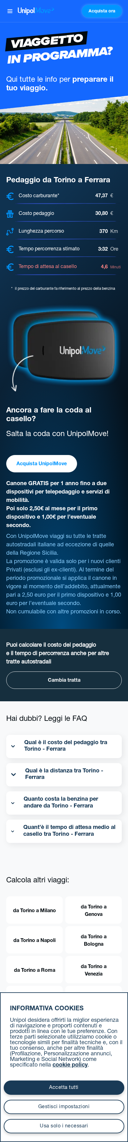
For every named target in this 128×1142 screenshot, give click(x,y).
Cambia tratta (64, 680)
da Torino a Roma (34, 970)
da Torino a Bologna (94, 941)
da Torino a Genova (94, 911)
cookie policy (70, 1065)
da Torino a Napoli (34, 941)
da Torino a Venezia (94, 971)
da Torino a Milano (34, 911)
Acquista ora (102, 11)
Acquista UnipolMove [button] (41, 464)
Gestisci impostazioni (64, 1107)
